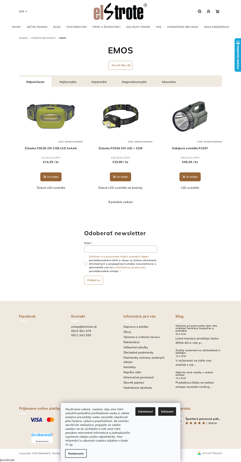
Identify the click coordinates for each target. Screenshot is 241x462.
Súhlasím (167, 411)
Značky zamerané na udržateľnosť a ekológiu (198, 351)
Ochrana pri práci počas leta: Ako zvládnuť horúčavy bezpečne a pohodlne (196, 328)
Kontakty (129, 367)
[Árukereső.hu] (42, 436)
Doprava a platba (135, 326)
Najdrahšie (99, 82)
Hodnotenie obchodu (137, 387)
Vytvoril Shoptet (212, 453)
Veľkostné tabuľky (135, 347)
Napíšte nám (132, 372)
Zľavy (127, 332)
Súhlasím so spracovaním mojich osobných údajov (119, 256)
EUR (21, 11)
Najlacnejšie (68, 82)
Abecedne (169, 82)
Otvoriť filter (119, 65)
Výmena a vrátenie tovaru (141, 337)
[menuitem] (16, 27)
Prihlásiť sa (93, 280)
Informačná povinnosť (138, 377)
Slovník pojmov (133, 382)
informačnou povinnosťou (131, 267)
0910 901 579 (81, 331)
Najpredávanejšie (134, 82)
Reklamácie (131, 342)
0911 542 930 (81, 335)
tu (70, 444)
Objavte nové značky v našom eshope (194, 373)
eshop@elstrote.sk (84, 326)
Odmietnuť (145, 411)
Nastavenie (76, 453)
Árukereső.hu (42, 441)
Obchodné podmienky (138, 352)
